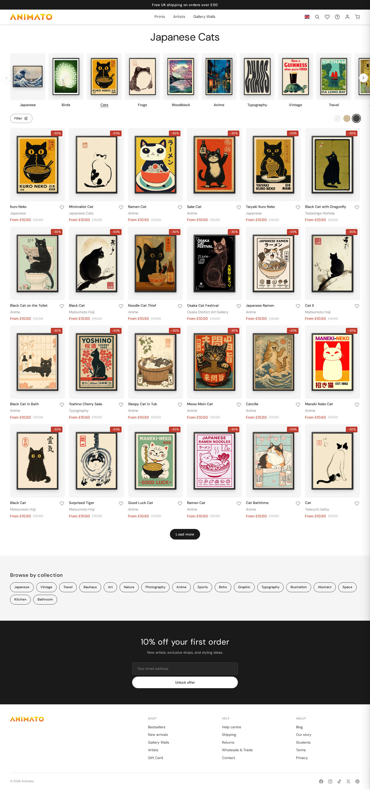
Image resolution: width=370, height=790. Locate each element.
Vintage (46, 587)
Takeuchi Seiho (317, 509)
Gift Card (155, 757)
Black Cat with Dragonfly (325, 206)
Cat (308, 502)
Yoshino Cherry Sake (85, 404)
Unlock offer (185, 682)
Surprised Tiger (81, 502)
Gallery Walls (158, 742)
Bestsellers (156, 727)
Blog (299, 727)
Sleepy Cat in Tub (142, 404)
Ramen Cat (137, 206)
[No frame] (337, 118)
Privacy (302, 757)
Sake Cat (194, 206)
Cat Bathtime (257, 502)
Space (347, 587)
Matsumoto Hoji (81, 312)
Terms (301, 750)
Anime (133, 213)
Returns (228, 742)
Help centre (231, 727)
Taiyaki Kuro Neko (260, 206)
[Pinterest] (357, 781)
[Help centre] (337, 16)
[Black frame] (356, 118)
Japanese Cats (81, 213)
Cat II (309, 305)
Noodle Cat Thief (142, 305)
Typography (79, 410)
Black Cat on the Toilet (29, 305)
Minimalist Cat (81, 206)
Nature (129, 587)
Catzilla (252, 404)
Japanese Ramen (260, 305)
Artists (153, 750)
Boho (223, 587)
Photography (155, 587)
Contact (228, 757)
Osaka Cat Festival (202, 305)
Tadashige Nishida (320, 213)
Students (303, 742)
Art (110, 587)
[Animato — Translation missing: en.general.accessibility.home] (74, 719)
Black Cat (77, 305)
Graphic (244, 587)
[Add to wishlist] (62, 207)
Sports (203, 587)
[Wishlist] (327, 16)
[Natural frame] (346, 118)
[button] (317, 16)
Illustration (298, 587)
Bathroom (45, 599)
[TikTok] (339, 781)
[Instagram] (330, 781)
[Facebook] (321, 781)
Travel (67, 587)
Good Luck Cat (140, 502)
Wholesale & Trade (237, 750)
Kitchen (20, 599)
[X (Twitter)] (348, 781)
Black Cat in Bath (24, 404)
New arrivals (158, 734)
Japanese (18, 213)
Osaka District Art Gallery (207, 312)
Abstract (324, 587)
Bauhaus (90, 587)
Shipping (229, 734)
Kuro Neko (18, 206)
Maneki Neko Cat (319, 404)
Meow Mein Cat (200, 404)
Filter (18, 118)
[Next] (363, 77)
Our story (303, 734)
